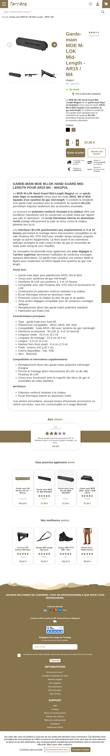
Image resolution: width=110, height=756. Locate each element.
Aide (55, 706)
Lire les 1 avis (94, 35)
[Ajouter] (77, 142)
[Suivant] (57, 75)
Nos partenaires (55, 687)
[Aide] (90, 4)
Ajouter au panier (75, 153)
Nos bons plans (55, 690)
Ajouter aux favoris (97, 152)
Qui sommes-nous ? (55, 672)
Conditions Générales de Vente (55, 676)
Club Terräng (55, 694)
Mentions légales (55, 679)
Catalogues (55, 724)
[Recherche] (102, 11)
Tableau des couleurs (55, 716)
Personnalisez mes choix (56, 749)
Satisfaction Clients (55, 727)
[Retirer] (67, 142)
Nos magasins (55, 683)
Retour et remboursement (55, 713)
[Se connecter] (97, 4)
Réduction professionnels (55, 720)
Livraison (55, 709)
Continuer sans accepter (31, 749)
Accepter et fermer (80, 749)
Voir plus (55, 446)
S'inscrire (55, 660)
